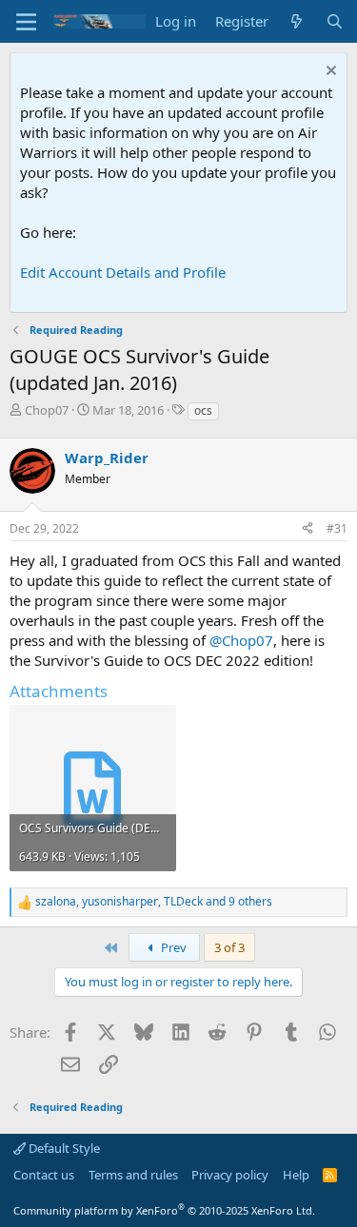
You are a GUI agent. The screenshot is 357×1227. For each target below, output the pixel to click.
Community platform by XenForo (164, 1210)
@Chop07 (241, 640)
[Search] (334, 21)
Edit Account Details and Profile (123, 272)
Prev (172, 947)
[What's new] (296, 21)
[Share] (307, 529)
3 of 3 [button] (229, 947)
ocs (203, 410)
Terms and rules (133, 1174)
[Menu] (26, 22)
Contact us (43, 1174)
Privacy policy (229, 1174)
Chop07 (47, 410)
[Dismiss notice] (329, 73)
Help (296, 1174)
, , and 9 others (153, 901)
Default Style (63, 1148)
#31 (337, 528)
